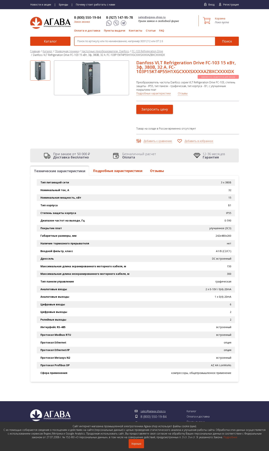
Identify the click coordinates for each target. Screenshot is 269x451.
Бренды (63, 4)
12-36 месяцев (214, 155)
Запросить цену (154, 109)
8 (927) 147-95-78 (119, 17)
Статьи (151, 30)
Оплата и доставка (87, 30)
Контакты (135, 30)
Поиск (227, 41)
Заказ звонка (82, 21)
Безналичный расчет (139, 155)
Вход (211, 4)
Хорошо (136, 443)
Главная (35, 51)
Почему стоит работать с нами (95, 4)
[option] (40, 70)
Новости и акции (40, 4)
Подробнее (230, 437)
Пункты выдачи (114, 30)
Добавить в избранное (199, 141)
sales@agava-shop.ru (152, 17)
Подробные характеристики (153, 93)
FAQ (161, 30)
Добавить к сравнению (158, 141)
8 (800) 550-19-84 (87, 17)
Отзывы (183, 93)
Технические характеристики (59, 171)
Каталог (50, 41)
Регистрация (231, 4)
